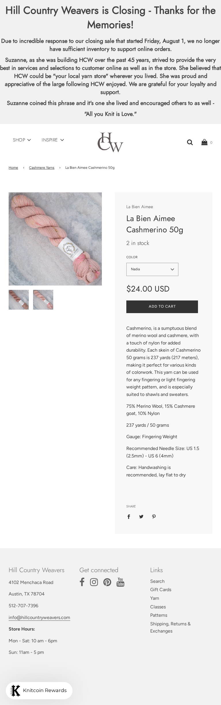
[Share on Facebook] (130, 516)
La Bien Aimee (139, 207)
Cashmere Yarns (41, 168)
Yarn (154, 598)
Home (13, 168)
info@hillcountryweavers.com (39, 617)
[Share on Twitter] (141, 516)
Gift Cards (160, 589)
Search (157, 581)
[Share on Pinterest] (154, 516)
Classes (158, 607)
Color (132, 257)
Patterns (158, 615)
